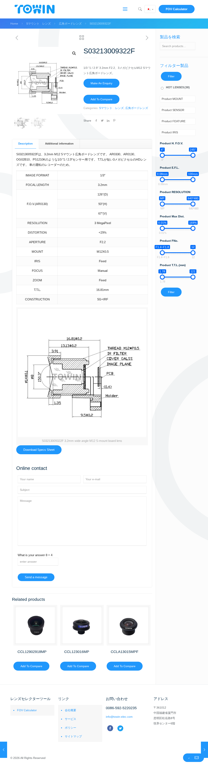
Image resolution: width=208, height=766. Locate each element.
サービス (70, 719)
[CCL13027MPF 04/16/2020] (3, 750)
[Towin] (34, 9)
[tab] (25, 143)
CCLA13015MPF (124, 652)
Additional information (59, 143)
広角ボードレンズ (70, 23)
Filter (171, 76)
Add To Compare (101, 99)
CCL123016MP (76, 652)
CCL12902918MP (32, 652)
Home (14, 23)
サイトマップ (73, 736)
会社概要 (70, 710)
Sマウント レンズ (38, 23)
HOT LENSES (178, 87)
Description (25, 143)
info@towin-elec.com (119, 716)
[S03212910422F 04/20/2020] (204, 750)
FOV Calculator (176, 9)
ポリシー (70, 727)
